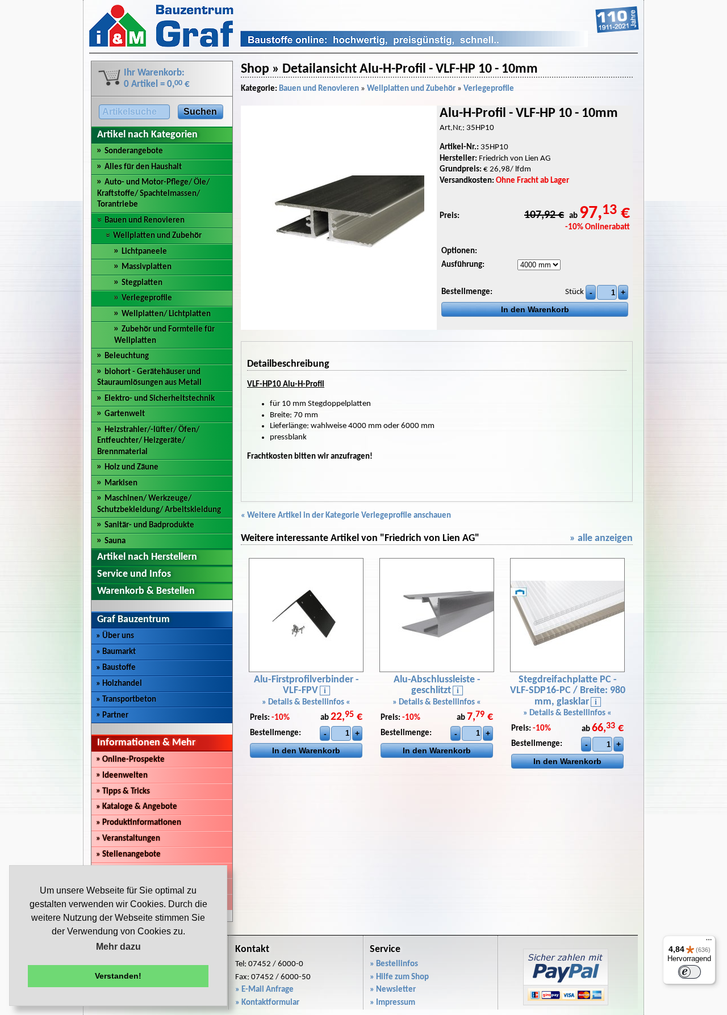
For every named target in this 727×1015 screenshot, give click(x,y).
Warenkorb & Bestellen (146, 591)
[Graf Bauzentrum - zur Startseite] (364, 45)
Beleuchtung (127, 356)
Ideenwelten (122, 775)
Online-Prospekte (130, 760)
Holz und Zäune (131, 467)
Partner (112, 715)
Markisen (121, 483)
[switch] (689, 972)
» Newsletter (393, 989)
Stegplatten (142, 283)
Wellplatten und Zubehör (157, 236)
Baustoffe (116, 668)
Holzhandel (119, 684)
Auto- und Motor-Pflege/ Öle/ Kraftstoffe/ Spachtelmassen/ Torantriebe (153, 193)
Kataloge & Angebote (136, 807)
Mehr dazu (118, 946)
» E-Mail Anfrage (264, 989)
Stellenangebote (128, 854)
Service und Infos (134, 574)
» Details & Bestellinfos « (306, 702)
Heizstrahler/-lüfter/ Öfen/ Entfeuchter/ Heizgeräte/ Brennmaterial (148, 441)
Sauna (115, 541)
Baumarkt (116, 652)
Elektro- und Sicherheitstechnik (160, 399)
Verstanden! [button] (118, 975)
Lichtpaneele (144, 252)
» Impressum (392, 1003)
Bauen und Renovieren (145, 220)
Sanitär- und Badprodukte (149, 525)
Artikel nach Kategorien (147, 134)
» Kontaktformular (267, 1003)
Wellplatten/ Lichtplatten (166, 314)
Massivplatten (147, 267)
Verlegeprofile (147, 298)
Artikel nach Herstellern (147, 557)
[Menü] (709, 942)
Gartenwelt (125, 414)
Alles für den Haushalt (143, 167)
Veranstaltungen (128, 838)
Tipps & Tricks (123, 791)
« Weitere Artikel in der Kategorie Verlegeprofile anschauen (346, 515)
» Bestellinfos (394, 964)
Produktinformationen (138, 823)
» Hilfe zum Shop (399, 977)
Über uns (115, 636)
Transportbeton (126, 699)
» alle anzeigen (601, 538)
